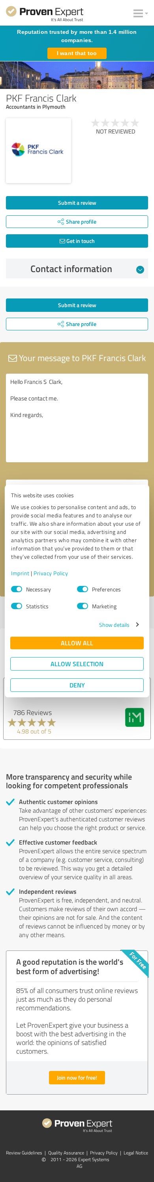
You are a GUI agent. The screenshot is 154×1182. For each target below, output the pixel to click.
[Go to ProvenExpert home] (44, 15)
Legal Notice (136, 1152)
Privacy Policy (51, 573)
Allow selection (77, 663)
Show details (114, 624)
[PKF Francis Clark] (38, 150)
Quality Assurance (66, 1152)
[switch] (82, 589)
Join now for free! (77, 1077)
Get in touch (80, 241)
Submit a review (77, 202)
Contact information (71, 268)
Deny (77, 684)
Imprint (20, 573)
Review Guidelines (24, 1152)
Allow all (77, 642)
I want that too (77, 53)
